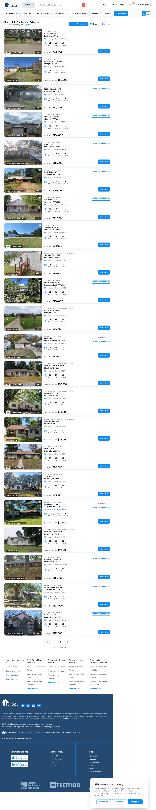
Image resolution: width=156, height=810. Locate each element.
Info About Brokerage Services (16, 724)
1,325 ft (63, 315)
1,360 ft (64, 481)
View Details (104, 51)
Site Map (93, 768)
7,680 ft (63, 94)
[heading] (90, 24)
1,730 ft (63, 39)
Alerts (130, 4)
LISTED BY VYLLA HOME (50, 31)
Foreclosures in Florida (56, 667)
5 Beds (48, 509)
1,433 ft (63, 343)
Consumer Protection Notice (41, 724)
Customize (103, 802)
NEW (8, 52)
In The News (57, 759)
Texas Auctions (11, 667)
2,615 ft (63, 509)
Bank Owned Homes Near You (35, 661)
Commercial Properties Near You (98, 661)
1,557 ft (63, 149)
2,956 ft (64, 177)
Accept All (135, 802)
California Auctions (13, 671)
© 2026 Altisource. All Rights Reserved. (17, 738)
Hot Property (104, 337)
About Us (55, 756)
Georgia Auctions (12, 675)
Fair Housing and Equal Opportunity (18, 732)
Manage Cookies (96, 771)
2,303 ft (64, 564)
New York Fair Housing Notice (13, 727)
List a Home (94, 762)
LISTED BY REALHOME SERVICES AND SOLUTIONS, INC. (59, 253)
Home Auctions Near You (15, 661)
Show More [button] (10, 679)
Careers (55, 762)
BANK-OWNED (17, 53)
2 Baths (56, 39)
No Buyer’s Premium (101, 88)
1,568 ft (63, 260)
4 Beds (48, 66)
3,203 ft (64, 288)
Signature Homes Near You (76, 661)
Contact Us (94, 756)
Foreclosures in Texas (56, 671)
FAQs (92, 765)
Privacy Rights (39, 732)
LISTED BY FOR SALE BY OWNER (52, 87)
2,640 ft (64, 232)
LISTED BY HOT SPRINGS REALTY (53, 474)
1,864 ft (63, 454)
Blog (122, 4)
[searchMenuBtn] (83, 5)
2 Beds (48, 481)
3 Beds (48, 39)
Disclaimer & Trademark (71, 732)
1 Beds (48, 592)
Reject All (119, 802)
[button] (7, 41)
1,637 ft (63, 66)
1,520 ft (64, 122)
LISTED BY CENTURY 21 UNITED (52, 446)
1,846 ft (63, 426)
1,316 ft (63, 620)
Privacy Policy (100, 795)
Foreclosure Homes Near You (56, 661)
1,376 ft (63, 592)
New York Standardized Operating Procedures (43, 727)
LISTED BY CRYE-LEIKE (50, 225)
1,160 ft (63, 205)
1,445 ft (63, 537)
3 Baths (56, 66)
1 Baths (56, 94)
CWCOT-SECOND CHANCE (17, 108)
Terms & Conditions (53, 732)
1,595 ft (63, 371)
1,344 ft (63, 398)
